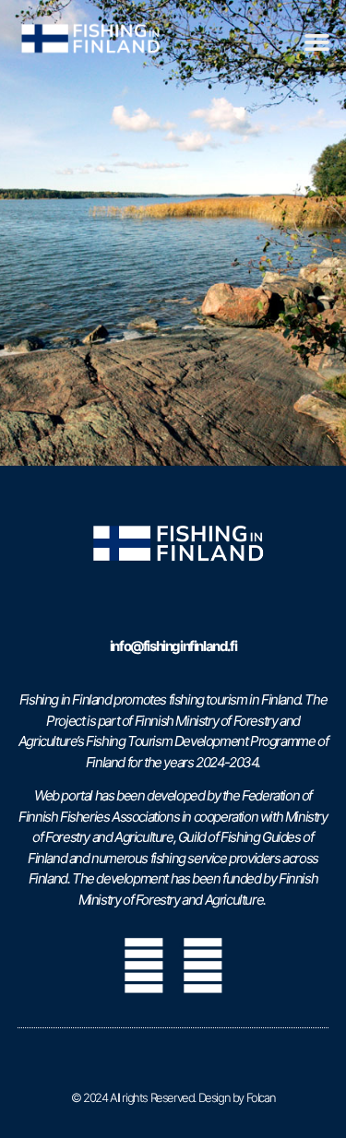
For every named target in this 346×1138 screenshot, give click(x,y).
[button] (316, 42)
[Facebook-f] (144, 965)
